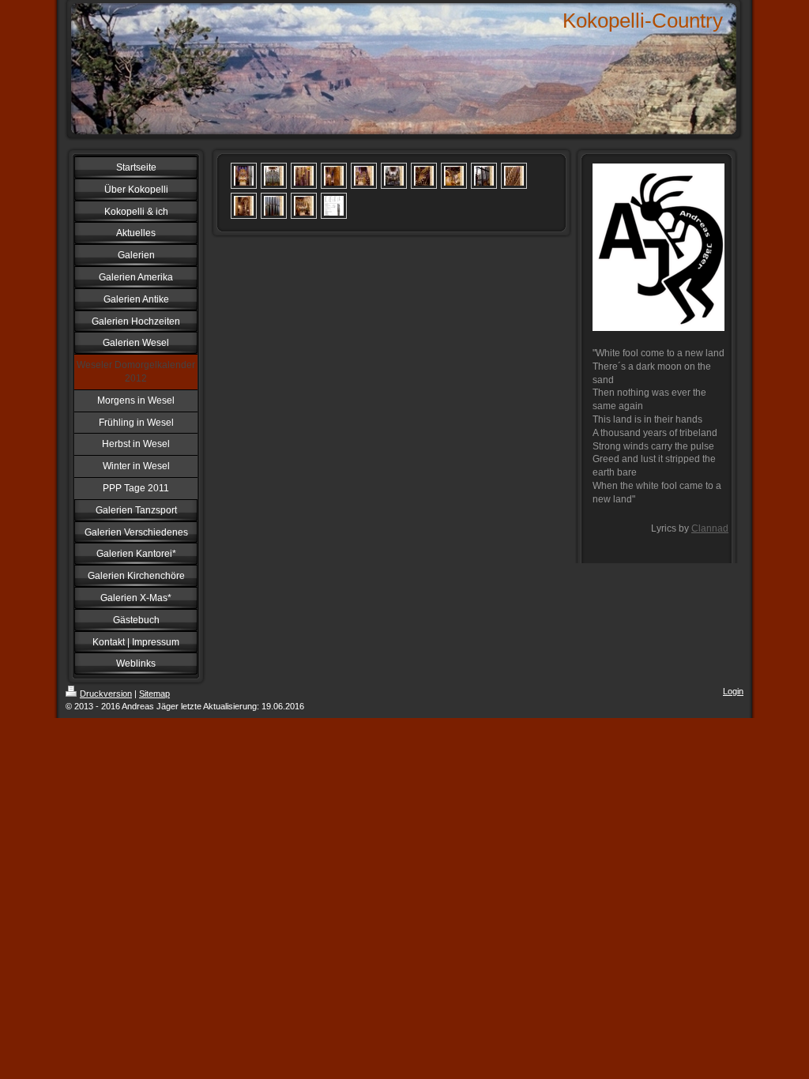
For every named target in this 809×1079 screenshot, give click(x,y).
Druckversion (106, 693)
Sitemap (154, 693)
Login (733, 691)
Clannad (709, 528)
